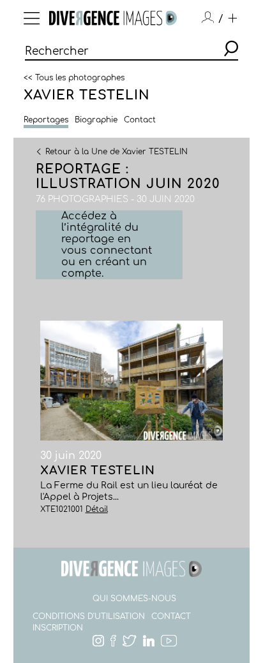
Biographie (96, 119)
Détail (97, 509)
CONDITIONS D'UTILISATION (89, 616)
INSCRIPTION (58, 627)
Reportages (46, 119)
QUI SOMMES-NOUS (134, 598)
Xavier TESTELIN (87, 95)
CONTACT (171, 616)
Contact (140, 119)
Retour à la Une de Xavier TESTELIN (116, 151)
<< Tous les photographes (74, 77)
